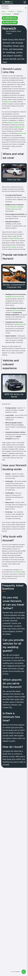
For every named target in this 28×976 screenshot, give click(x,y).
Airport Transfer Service (16, 122)
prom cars (15, 310)
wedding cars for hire (12, 296)
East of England (6, 14)
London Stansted (14, 238)
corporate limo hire (20, 324)
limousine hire (6, 101)
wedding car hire (18, 127)
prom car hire (21, 133)
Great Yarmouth (10, 207)
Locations (11, 11)
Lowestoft (19, 207)
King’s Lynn (14, 209)
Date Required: (5, 6)
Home (3, 11)
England (19, 11)
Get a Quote (12, 247)
